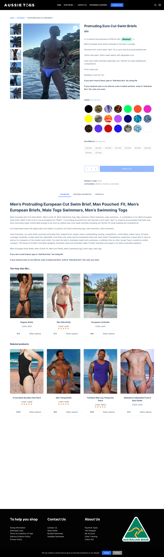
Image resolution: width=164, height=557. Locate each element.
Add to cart (127, 169)
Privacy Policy (16, 539)
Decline (117, 553)
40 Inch (88, 153)
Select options (35, 334)
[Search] (155, 5)
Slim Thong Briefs (64, 398)
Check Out (89, 539)
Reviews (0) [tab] (99, 194)
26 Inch (88, 148)
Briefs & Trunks (102, 184)
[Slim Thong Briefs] (63, 371)
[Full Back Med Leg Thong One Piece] (100, 371)
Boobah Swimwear (55, 533)
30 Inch (108, 148)
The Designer (90, 530)
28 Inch (98, 148)
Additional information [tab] (82, 194)
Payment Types (91, 528)
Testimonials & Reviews (98, 5)
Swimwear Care (16, 530)
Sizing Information (17, 528)
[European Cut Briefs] (100, 296)
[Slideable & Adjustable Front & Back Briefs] (137, 371)
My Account (90, 533)
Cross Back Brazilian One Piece (27, 398)
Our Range (114, 184)
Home (59, 5)
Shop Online (68, 5)
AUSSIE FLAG (117, 5)
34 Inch (128, 148)
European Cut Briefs (100, 322)
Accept (106, 553)
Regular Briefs (26, 322)
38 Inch (147, 148)
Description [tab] (64, 194)
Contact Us (82, 5)
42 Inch (98, 153)
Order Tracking (91, 536)
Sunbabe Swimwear (55, 536)
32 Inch (118, 148)
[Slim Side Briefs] (63, 296)
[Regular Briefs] (27, 296)
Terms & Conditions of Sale (21, 533)
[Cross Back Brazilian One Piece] (27, 371)
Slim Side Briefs (64, 322)
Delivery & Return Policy (20, 536)
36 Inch (138, 148)
